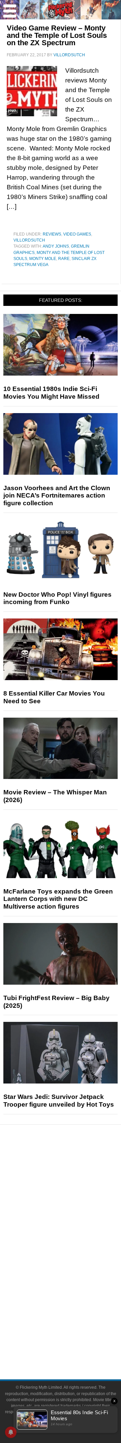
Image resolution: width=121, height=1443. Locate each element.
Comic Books (74, 1265)
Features (74, 1187)
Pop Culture (74, 1232)
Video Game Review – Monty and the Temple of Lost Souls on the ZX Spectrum (57, 35)
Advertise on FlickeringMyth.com (74, 1333)
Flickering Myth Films (74, 1300)
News (74, 1164)
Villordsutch (29, 240)
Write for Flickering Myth (74, 1345)
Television (73, 1253)
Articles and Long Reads (74, 1197)
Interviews (74, 1208)
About (74, 1312)
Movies (74, 1242)
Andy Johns (56, 246)
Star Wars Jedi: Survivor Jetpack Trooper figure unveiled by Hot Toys (58, 1100)
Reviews (52, 234)
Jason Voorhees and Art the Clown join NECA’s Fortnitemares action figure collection (56, 495)
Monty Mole (42, 258)
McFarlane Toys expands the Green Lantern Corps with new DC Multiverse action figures (58, 899)
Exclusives (74, 1220)
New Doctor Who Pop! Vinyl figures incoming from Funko (57, 598)
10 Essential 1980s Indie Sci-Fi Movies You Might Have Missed (51, 392)
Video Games (77, 234)
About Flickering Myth (74, 1321)
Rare (64, 258)
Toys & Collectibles (74, 1288)
